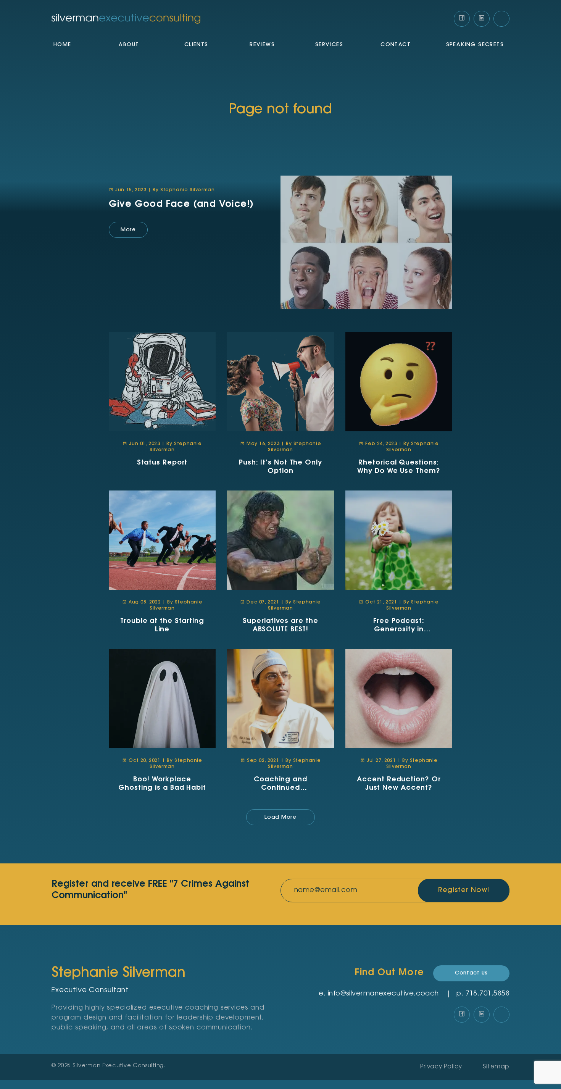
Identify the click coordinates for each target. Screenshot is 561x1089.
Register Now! (464, 890)
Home (62, 45)
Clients (196, 45)
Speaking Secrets (475, 45)
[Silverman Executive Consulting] (126, 19)
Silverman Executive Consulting (118, 1066)
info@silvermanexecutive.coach (383, 994)
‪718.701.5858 (487, 994)
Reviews (262, 45)
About (129, 45)
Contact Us (471, 973)
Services (329, 45)
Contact (395, 45)
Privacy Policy (441, 1067)
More (128, 230)
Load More (280, 817)
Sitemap (496, 1067)
